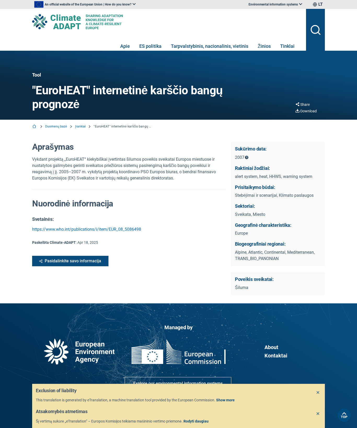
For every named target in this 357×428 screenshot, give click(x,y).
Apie (125, 46)
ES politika (150, 46)
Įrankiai (80, 126)
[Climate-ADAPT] (167, 21)
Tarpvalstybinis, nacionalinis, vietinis (209, 46)
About (271, 347)
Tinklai (287, 46)
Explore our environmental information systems (178, 383)
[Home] (34, 127)
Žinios (264, 46)
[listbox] (85, 4)
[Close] (318, 393)
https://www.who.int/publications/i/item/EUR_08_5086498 (86, 229)
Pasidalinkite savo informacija (73, 260)
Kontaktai (275, 355)
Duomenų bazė (56, 126)
